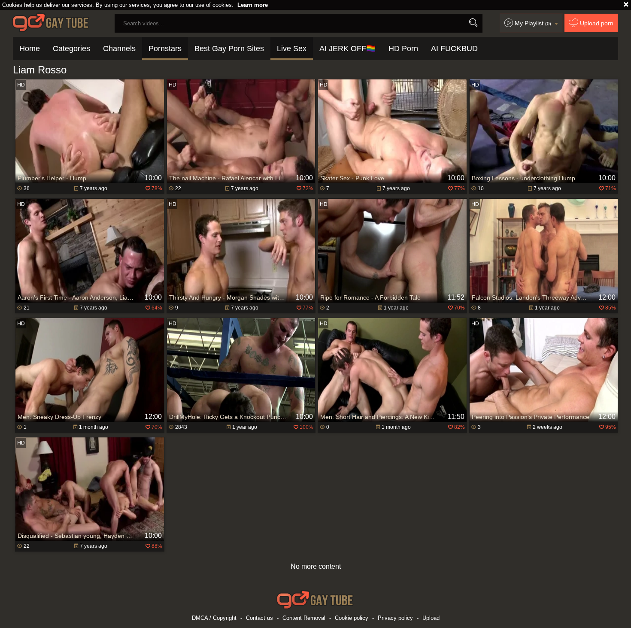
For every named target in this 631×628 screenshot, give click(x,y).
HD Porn (403, 48)
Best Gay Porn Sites (229, 48)
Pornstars (165, 48)
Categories (71, 48)
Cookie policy (351, 618)
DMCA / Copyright (214, 618)
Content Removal (303, 618)
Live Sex (291, 48)
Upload (431, 618)
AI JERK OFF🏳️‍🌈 (347, 48)
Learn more (252, 5)
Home (29, 48)
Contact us (259, 618)
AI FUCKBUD (454, 48)
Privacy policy (395, 618)
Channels (119, 48)
